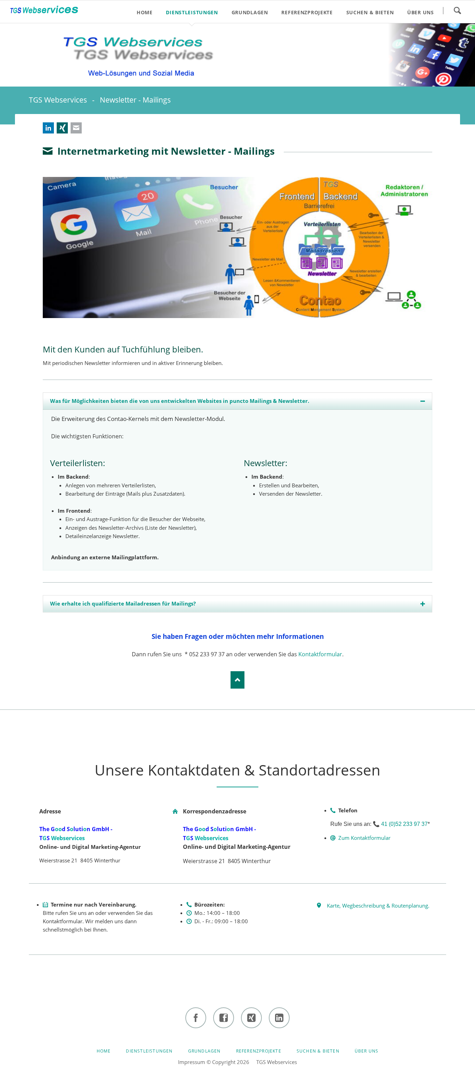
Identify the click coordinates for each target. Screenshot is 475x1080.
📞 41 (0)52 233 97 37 (400, 824)
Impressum (191, 1061)
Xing (62, 127)
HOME (104, 1051)
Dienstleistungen (149, 1051)
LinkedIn (48, 127)
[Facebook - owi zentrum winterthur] (195, 1017)
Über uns (367, 1051)
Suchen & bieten (318, 1051)
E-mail (76, 127)
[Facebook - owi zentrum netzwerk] (223, 1017)
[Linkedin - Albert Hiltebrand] (279, 1017)
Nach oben (237, 680)
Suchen (457, 10)
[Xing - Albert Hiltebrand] (251, 1017)
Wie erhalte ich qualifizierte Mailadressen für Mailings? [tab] (123, 603)
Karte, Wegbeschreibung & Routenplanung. (378, 905)
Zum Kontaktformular (364, 837)
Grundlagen (204, 1051)
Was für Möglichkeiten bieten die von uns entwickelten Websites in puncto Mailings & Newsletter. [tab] (179, 400)
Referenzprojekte (258, 1051)
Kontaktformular (320, 654)
